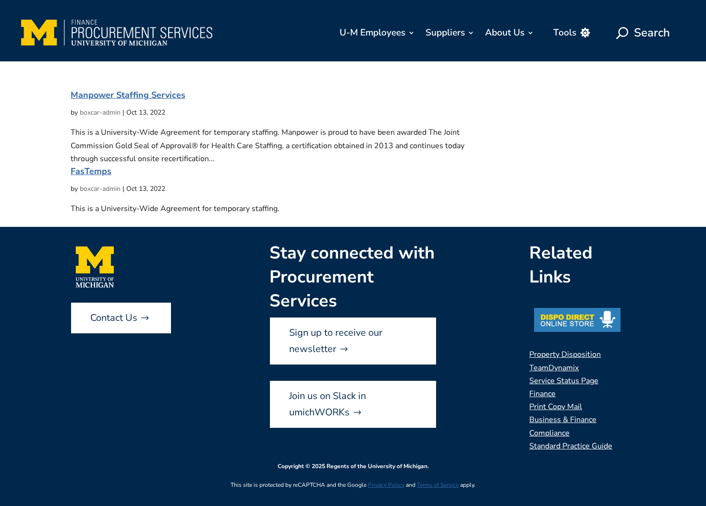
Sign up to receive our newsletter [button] (335, 340)
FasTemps (91, 171)
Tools (564, 32)
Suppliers (445, 32)
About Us (504, 32)
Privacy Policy (386, 485)
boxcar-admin (100, 112)
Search (652, 32)
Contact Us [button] (113, 317)
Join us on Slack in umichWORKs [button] (327, 404)
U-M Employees (372, 32)
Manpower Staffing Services (128, 95)
